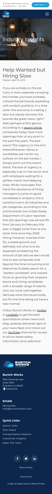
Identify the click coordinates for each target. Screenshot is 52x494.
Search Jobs (10, 425)
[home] (6, 14)
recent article (33, 127)
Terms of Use (26, 477)
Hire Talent (9, 430)
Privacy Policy (26, 467)
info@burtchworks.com (17, 408)
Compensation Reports (17, 434)
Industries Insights (14, 438)
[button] (46, 14)
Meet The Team (12, 443)
